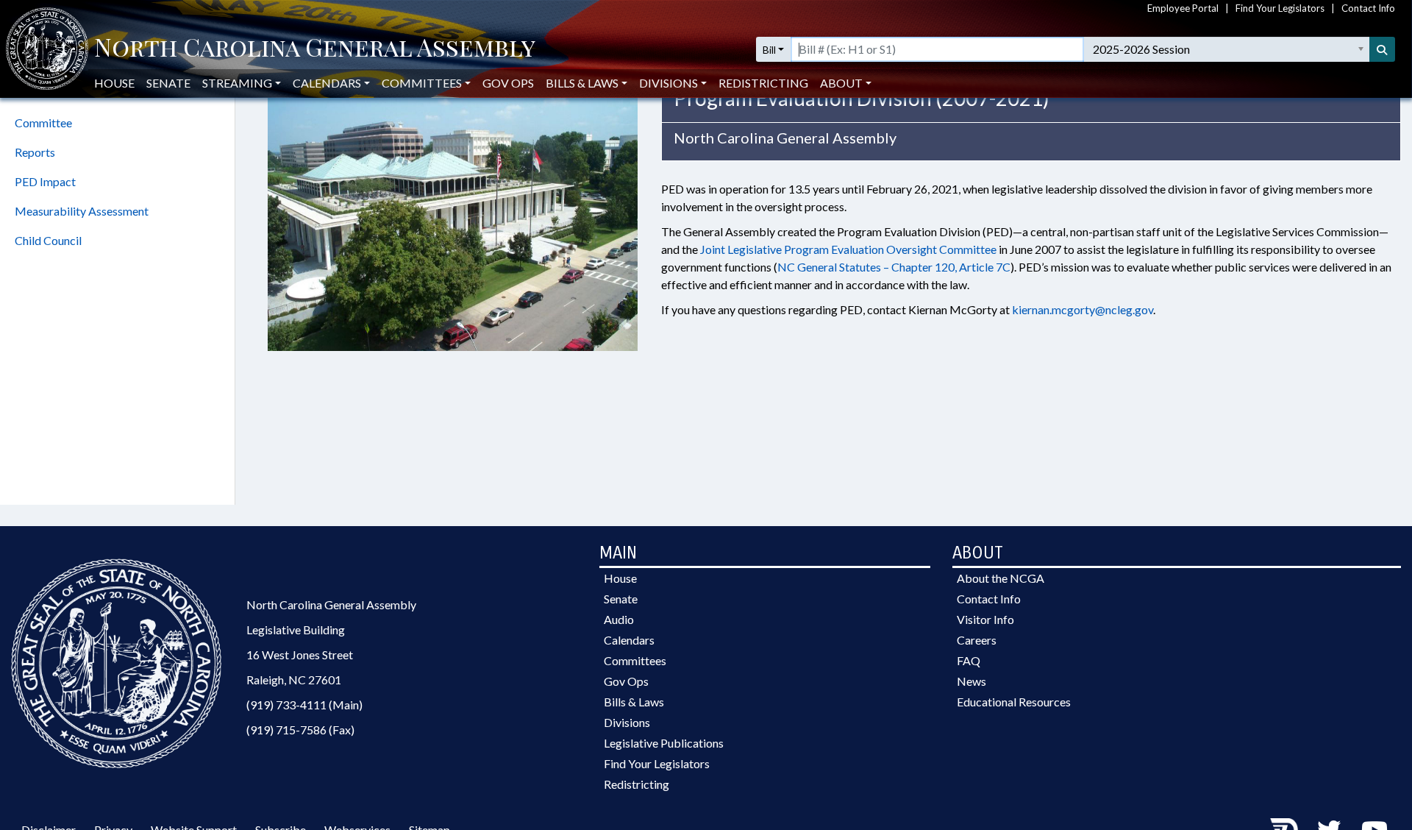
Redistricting (763, 83)
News (971, 681)
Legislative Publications (664, 743)
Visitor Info (985, 619)
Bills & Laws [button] (582, 83)
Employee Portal (1183, 8)
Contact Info (1368, 8)
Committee (43, 123)
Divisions (627, 722)
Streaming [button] (237, 83)
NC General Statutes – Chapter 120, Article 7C (893, 267)
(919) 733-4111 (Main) (304, 705)
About (841, 83)
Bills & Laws (634, 702)
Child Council (48, 240)
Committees (635, 660)
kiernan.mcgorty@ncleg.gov (1082, 309)
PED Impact (45, 181)
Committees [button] (422, 83)
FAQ (968, 660)
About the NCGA (1000, 578)
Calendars (629, 640)
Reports (35, 152)
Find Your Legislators (1280, 8)
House (114, 83)
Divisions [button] (668, 83)
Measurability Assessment (82, 211)
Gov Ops (508, 83)
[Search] (1382, 49)
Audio (619, 619)
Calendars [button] (327, 83)
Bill (769, 49)
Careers (976, 640)
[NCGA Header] (314, 49)
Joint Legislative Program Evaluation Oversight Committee (848, 249)
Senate (168, 83)
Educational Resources (1014, 702)
